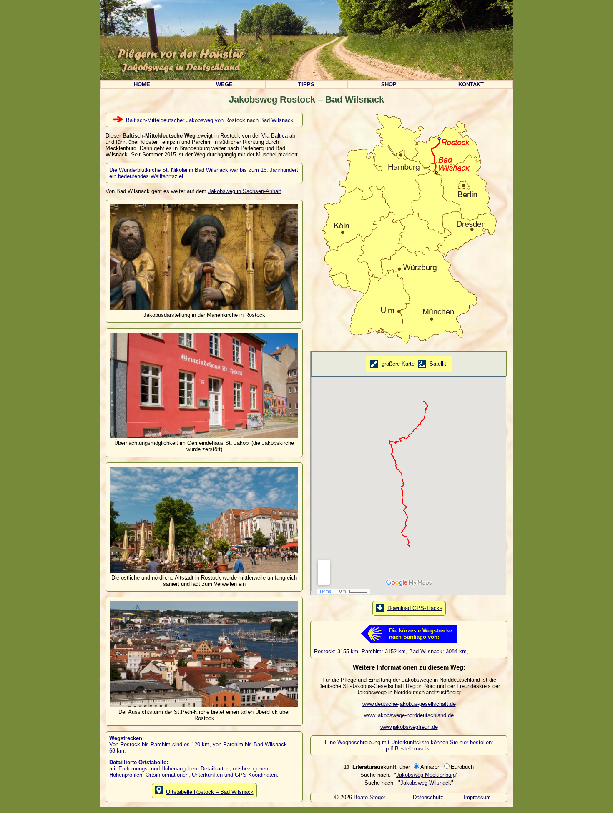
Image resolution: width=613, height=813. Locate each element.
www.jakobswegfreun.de (409, 727)
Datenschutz (428, 797)
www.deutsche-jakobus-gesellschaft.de (409, 704)
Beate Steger (369, 797)
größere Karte (398, 364)
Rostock (130, 744)
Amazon (431, 767)
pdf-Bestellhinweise (409, 748)
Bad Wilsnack (425, 651)
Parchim (233, 744)
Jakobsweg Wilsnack (425, 783)
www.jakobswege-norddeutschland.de (409, 715)
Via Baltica (274, 136)
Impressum (477, 797)
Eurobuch (462, 767)
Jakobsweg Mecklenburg (426, 775)
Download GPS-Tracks (414, 608)
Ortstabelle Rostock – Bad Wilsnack (210, 792)
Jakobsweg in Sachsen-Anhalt (244, 191)
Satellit (438, 364)
